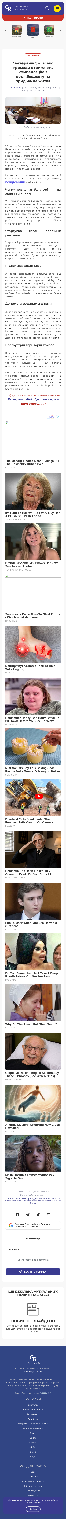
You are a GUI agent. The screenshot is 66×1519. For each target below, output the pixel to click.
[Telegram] (28, 1215)
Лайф (33, 1447)
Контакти (33, 1495)
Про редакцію (33, 1490)
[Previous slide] (5, 31)
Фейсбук (33, 399)
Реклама (33, 1442)
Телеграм (15, 399)
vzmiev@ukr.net (33, 1371)
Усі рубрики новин (37, 1192)
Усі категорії (33, 1405)
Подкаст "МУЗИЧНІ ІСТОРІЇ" (33, 1423)
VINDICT (45, 1393)
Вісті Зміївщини (33, 404)
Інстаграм (51, 399)
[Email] (48, 1215)
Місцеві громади (33, 1486)
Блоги (33, 1437)
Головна (20, 1192)
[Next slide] (61, 31)
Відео (33, 1456)
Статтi (33, 1433)
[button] (17, 1215)
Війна (33, 1452)
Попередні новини (33, 1428)
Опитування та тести (33, 1481)
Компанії (33, 1476)
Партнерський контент (33, 1409)
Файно (33, 1509)
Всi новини (33, 56)
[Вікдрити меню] (57, 8)
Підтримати (35, 17)
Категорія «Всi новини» (31, 1195)
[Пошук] (47, 8)
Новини (33, 1472)
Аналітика (33, 1419)
